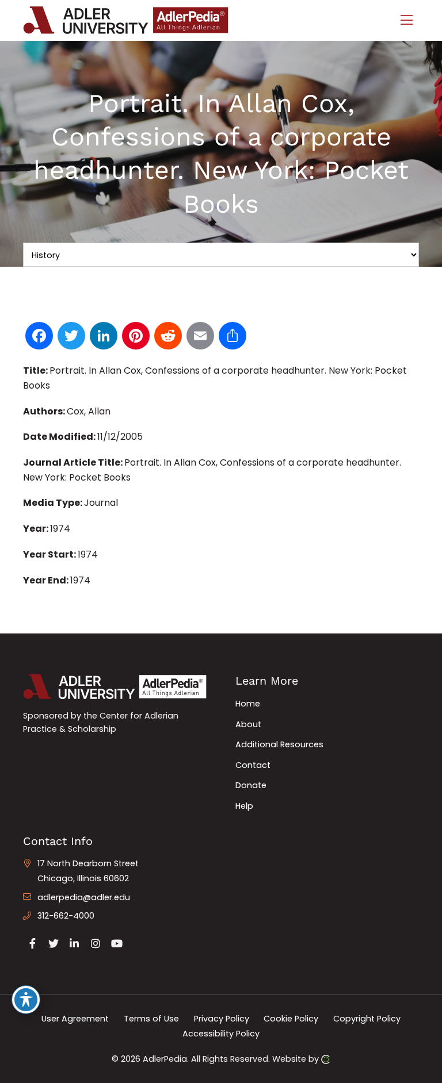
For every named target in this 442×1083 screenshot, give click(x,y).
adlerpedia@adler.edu (83, 897)
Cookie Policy (291, 1018)
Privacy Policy (221, 1018)
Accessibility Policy (221, 1033)
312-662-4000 (65, 915)
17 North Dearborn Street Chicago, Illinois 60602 (88, 871)
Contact (252, 765)
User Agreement (75, 1018)
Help (244, 806)
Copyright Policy (367, 1018)
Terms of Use (151, 1018)
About (248, 724)
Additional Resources (279, 744)
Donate (250, 785)
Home (247, 703)
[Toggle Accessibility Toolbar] (26, 999)
